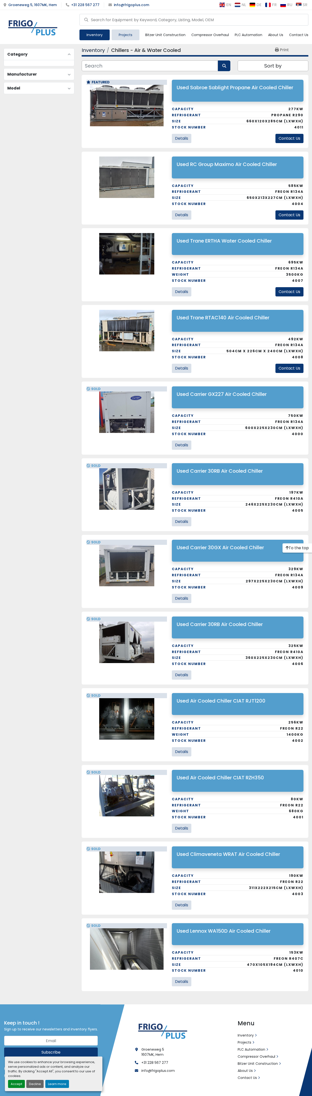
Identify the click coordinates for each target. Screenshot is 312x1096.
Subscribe (50, 1052)
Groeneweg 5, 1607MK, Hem (32, 4)
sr (305, 5)
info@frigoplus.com (131, 4)
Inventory (95, 34)
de (259, 5)
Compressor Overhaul (210, 34)
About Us (275, 34)
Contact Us (298, 34)
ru (289, 5)
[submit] (86, 19)
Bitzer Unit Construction (165, 34)
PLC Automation (248, 34)
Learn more (57, 1084)
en (228, 5)
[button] (94, 34)
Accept (16, 1084)
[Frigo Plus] (162, 1030)
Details (181, 138)
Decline (35, 1084)
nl (244, 5)
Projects (125, 34)
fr (274, 5)
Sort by (273, 65)
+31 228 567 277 (85, 4)
